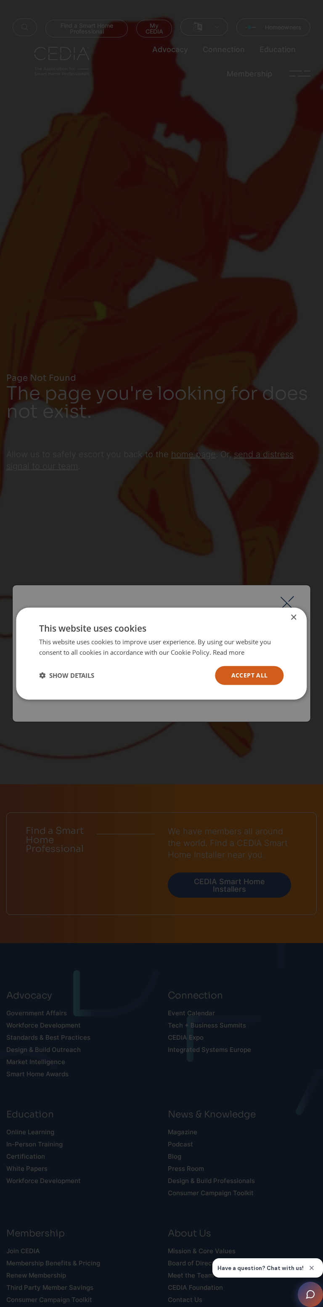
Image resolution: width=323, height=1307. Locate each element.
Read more (228, 652)
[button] (66, 675)
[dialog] (161, 654)
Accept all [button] (249, 675)
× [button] (293, 617)
